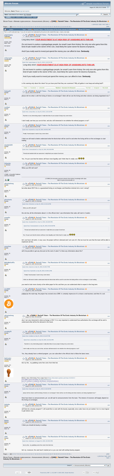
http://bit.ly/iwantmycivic (45, 379)
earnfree (7, 384)
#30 (109, 218)
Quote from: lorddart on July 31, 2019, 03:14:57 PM (36, 336)
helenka (7, 404)
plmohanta (8, 199)
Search (18, 17)
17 (33, 26)
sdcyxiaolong (9, 183)
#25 (109, 126)
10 (20, 26)
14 (28, 26)
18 (35, 26)
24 (47, 26)
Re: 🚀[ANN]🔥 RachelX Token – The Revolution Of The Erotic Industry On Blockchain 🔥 (56, 35)
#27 (109, 164)
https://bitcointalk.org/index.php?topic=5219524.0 (62, 378)
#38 (109, 405)
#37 (109, 385)
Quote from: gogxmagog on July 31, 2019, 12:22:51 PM (37, 62)
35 (67, 26)
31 (60, 26)
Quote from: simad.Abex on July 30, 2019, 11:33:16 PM (37, 111)
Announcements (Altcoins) (40, 21)
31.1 (25, 14)
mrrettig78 (7, 331)
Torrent (29, 14)
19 (37, 26)
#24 (109, 108)
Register (29, 17)
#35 (109, 332)
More (34, 17)
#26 (109, 146)
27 (52, 26)
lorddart (7, 107)
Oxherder (7, 163)
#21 (109, 35)
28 (54, 26)
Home (8, 17)
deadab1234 (8, 145)
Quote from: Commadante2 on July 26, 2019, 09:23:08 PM (38, 149)
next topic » (106, 24)
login (21, 11)
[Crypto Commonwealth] (8, 179)
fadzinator (7, 358)
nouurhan (7, 246)
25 (49, 26)
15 (30, 26)
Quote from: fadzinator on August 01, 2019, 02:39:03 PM (37, 441)
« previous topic (97, 24)
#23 (109, 92)
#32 (109, 263)
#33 (109, 290)
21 (41, 26)
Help (13, 17)
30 (58, 26)
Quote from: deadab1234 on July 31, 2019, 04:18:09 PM (37, 222)
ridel (5, 436)
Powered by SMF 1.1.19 (46, 472)
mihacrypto (8, 58)
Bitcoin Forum (7, 21)
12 (24, 26)
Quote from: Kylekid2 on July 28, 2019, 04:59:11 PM (36, 129)
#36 (109, 359)
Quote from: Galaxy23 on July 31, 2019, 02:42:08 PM (36, 389)
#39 (109, 421)
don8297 (7, 289)
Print (107, 26)
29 (56, 26)
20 (39, 26)
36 (69, 26)
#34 (109, 316)
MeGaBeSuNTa (9, 262)
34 (66, 26)
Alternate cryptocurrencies (22, 21)
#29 (109, 200)
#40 (109, 437)
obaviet (6, 125)
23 (45, 26)
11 (22, 26)
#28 (109, 184)
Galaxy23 (7, 91)
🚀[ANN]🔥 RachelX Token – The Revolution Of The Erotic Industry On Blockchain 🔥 (79, 21)
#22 (109, 58)
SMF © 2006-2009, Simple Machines (64, 472)
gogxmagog (8, 35)
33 (64, 26)
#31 (109, 247)
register (27, 11)
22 (43, 26)
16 (32, 26)
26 (50, 26)
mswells (7, 217)
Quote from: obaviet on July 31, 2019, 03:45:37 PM (36, 266)
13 (26, 26)
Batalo (6, 420)
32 (62, 26)
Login (23, 17)
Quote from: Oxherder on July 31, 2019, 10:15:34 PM (36, 204)
